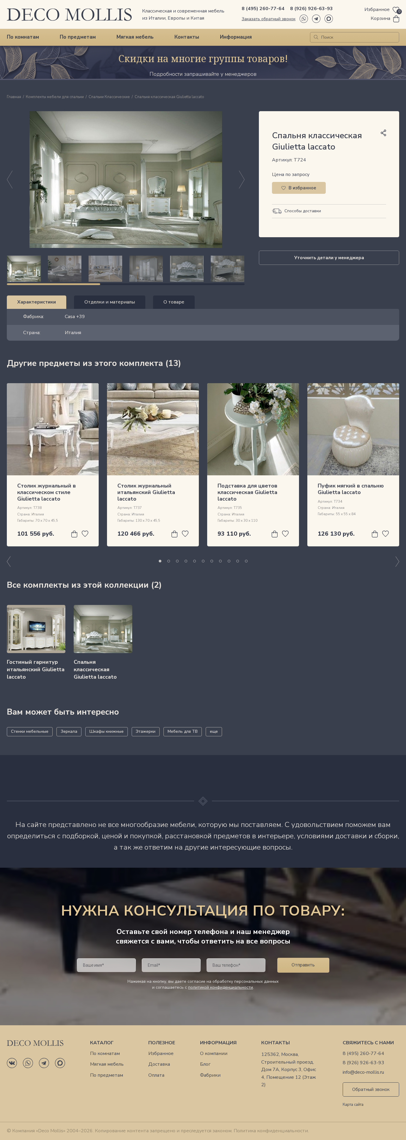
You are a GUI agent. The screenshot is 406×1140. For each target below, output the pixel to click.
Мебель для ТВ (183, 731)
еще (214, 731)
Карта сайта (353, 1105)
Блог (205, 1064)
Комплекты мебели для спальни (55, 97)
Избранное (161, 1053)
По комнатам (23, 37)
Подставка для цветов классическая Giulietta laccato (247, 492)
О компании (213, 1053)
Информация (236, 37)
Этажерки (145, 731)
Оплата (156, 1075)
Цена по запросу (290, 174)
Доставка (159, 1064)
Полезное (161, 1043)
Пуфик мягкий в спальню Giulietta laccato (351, 489)
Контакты (186, 37)
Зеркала (69, 731)
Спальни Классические (109, 97)
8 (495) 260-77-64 (263, 8)
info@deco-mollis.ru (363, 1072)
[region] (126, 268)
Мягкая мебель (135, 37)
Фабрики (210, 1075)
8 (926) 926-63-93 (311, 8)
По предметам (78, 37)
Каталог (102, 1043)
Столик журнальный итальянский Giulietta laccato (146, 492)
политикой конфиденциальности (220, 987)
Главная (14, 97)
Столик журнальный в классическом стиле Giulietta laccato (46, 492)
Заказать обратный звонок (268, 19)
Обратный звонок (371, 1089)
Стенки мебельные (29, 731)
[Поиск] (316, 37)
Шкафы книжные (106, 731)
